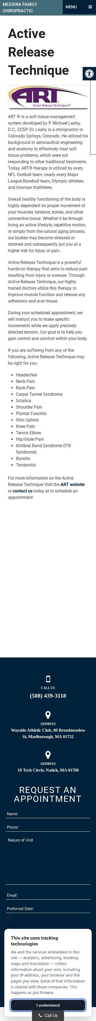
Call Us (50, 1015)
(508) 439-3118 (48, 695)
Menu (71, 7)
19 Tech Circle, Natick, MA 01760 (48, 770)
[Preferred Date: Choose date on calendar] (8, 918)
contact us (23, 490)
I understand (48, 1005)
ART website (73, 484)
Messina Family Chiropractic (20, 7)
